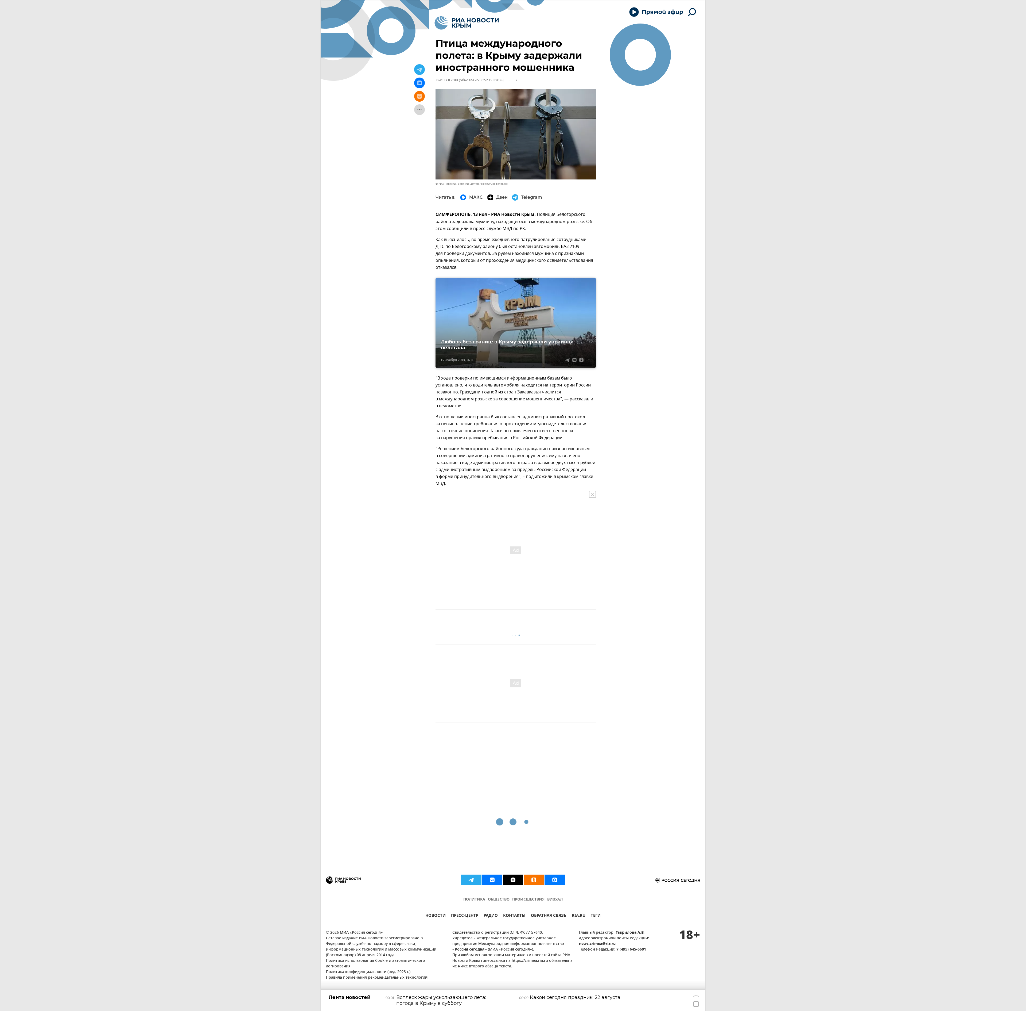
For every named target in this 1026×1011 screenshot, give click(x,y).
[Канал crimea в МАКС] (555, 880)
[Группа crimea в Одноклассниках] (534, 880)
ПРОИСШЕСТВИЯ (528, 900)
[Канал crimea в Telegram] (471, 880)
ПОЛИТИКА (474, 900)
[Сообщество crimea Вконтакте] (492, 880)
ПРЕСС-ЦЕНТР (464, 916)
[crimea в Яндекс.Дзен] (513, 880)
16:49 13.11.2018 (447, 80)
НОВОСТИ (435, 916)
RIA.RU (578, 916)
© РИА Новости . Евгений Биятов (457, 184)
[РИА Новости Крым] (466, 23)
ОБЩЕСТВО (499, 900)
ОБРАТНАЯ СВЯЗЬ (548, 916)
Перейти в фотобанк (494, 184)
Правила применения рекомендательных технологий (377, 978)
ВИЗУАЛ (555, 900)
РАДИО (491, 916)
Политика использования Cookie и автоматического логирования (375, 964)
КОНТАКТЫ (514, 916)
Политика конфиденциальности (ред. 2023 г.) (368, 972)
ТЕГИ (596, 916)
